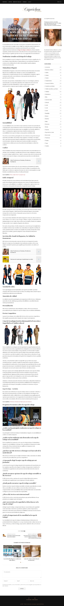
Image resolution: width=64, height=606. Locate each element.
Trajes (53, 143)
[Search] (60, 2)
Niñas (53, 121)
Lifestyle (10, 1)
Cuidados (53, 91)
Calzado (53, 75)
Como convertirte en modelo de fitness (52, 25)
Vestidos (53, 145)
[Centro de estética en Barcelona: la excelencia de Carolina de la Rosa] (32, 551)
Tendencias (53, 137)
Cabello (53, 72)
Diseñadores (53, 94)
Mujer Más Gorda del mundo (50, 24)
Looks (53, 105)
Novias (53, 126)
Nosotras (5, 1)
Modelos (53, 118)
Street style (53, 135)
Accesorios (53, 67)
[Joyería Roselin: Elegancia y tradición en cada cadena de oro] (12, 551)
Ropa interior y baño (53, 132)
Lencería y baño (53, 99)
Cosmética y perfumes (53, 86)
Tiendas (53, 140)
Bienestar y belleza (17, 1)
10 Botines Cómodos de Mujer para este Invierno (21, 401)
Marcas (53, 116)
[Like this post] (19, 531)
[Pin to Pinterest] (23, 531)
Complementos (53, 80)
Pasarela (24, 1)
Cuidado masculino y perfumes (53, 88)
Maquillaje (53, 113)
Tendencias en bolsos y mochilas (51, 22)
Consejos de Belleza (53, 83)
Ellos (29, 1)
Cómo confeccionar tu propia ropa (17, 174)
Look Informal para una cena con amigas (52, 23)
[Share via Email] (24, 531)
